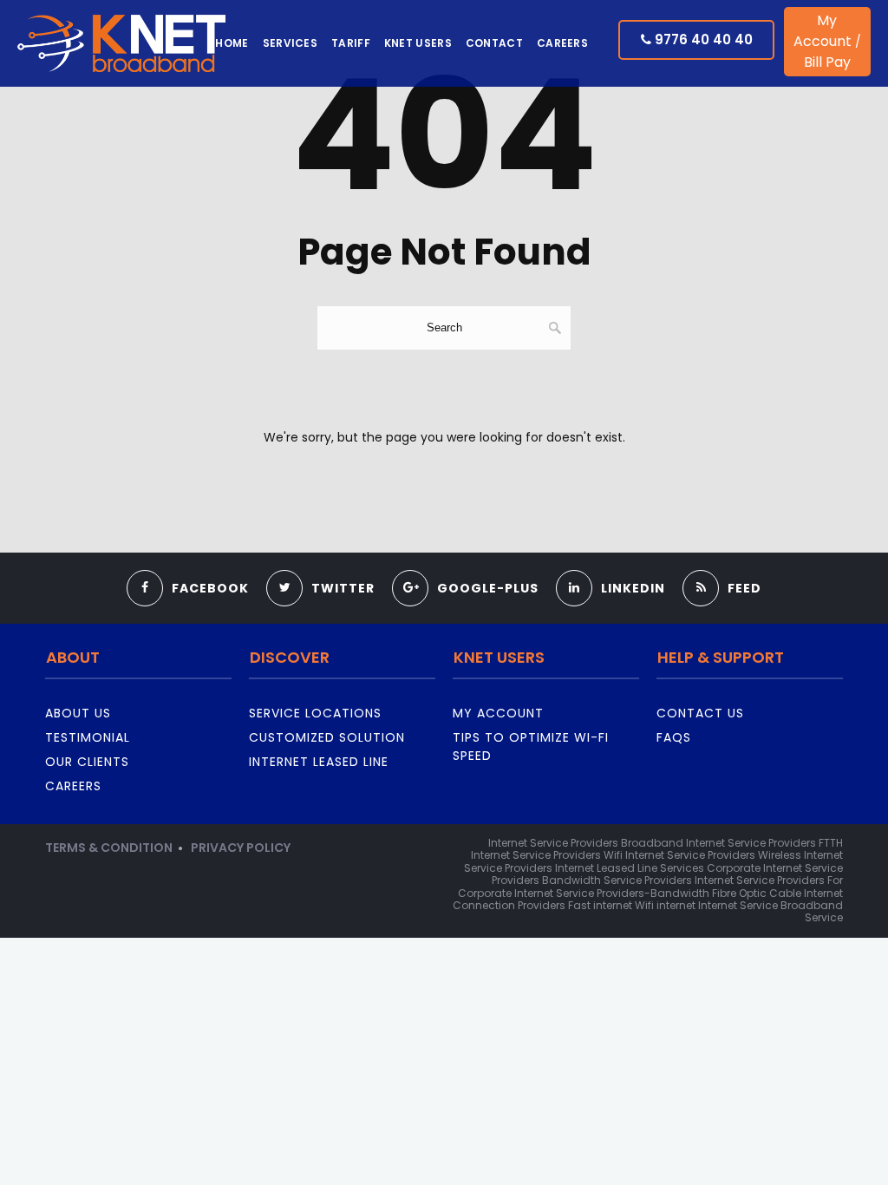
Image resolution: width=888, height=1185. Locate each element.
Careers (562, 43)
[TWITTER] (320, 566)
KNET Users (418, 43)
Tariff (350, 43)
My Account (822, 30)
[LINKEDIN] (610, 566)
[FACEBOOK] (188, 566)
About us (78, 713)
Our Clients (87, 761)
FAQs (673, 737)
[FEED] (721, 566)
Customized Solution (327, 737)
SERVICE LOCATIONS (315, 713)
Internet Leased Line (318, 761)
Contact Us (700, 713)
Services (290, 43)
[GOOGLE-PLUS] (465, 566)
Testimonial (87, 737)
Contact (494, 43)
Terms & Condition (109, 847)
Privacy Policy (241, 847)
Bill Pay (827, 62)
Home (231, 43)
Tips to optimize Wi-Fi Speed (531, 746)
